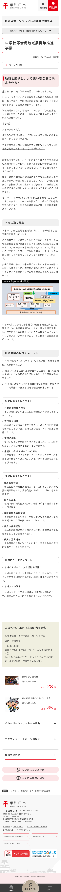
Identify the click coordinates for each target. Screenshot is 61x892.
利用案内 (6, 826)
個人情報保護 (8, 830)
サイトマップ (18, 826)
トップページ (14, 791)
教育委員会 (10, 636)
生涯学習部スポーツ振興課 (31, 636)
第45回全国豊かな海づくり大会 (36, 698)
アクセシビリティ (23, 830)
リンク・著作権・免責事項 (37, 826)
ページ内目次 (15, 65)
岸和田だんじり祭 (30, 677)
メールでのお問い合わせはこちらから (24, 661)
